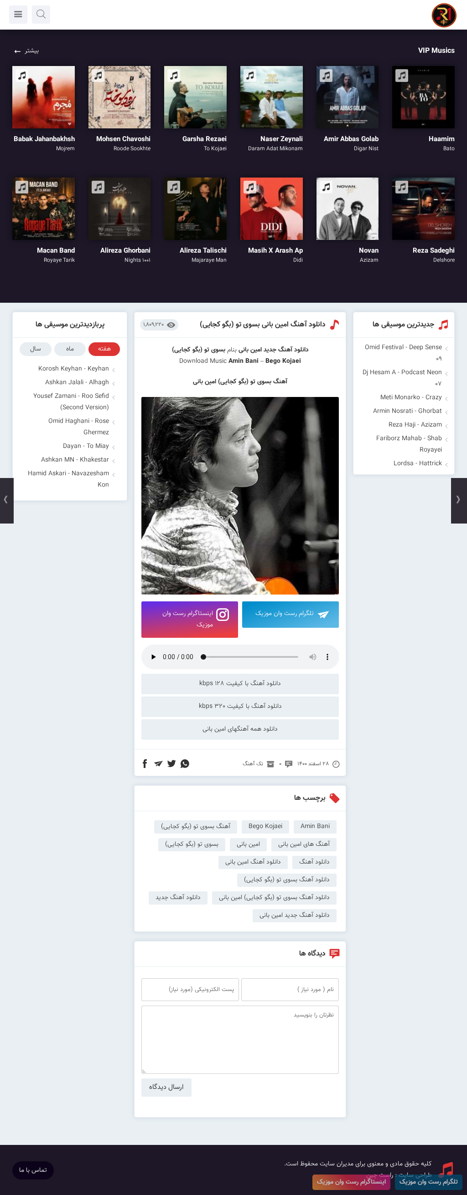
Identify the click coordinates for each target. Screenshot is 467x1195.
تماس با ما (33, 1170)
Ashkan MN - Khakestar (75, 460)
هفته (104, 349)
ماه (70, 349)
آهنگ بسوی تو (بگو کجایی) (195, 827)
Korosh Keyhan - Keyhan (73, 369)
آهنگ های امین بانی (304, 844)
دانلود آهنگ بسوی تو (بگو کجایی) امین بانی (274, 898)
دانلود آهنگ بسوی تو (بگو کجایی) (287, 880)
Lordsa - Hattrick (418, 464)
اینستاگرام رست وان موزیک (187, 619)
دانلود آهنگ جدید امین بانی (294, 915)
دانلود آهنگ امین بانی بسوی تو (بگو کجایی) (263, 325)
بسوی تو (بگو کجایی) (191, 844)
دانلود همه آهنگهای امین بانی (240, 729)
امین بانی (250, 350)
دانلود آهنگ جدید (286, 350)
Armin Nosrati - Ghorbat (407, 412)
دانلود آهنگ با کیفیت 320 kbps (240, 707)
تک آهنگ (253, 764)
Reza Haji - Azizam (415, 425)
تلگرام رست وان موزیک (284, 614)
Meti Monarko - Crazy (411, 398)
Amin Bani (243, 361)
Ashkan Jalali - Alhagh (77, 383)
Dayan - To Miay (86, 447)
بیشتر (32, 51)
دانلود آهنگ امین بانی (253, 862)
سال (35, 349)
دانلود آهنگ (314, 862)
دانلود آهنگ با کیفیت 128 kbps (240, 684)
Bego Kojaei (265, 827)
